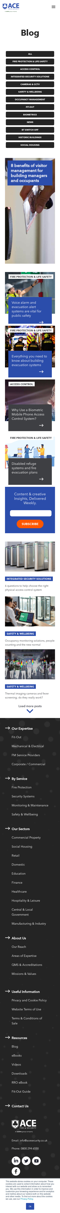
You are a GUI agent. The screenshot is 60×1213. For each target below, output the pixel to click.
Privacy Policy (26, 1198)
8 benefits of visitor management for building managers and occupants (29, 173)
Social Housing (30, 145)
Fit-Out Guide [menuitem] (21, 1091)
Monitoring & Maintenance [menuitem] (30, 805)
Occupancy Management (30, 99)
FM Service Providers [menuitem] (26, 755)
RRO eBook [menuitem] (19, 1082)
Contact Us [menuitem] (20, 1106)
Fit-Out (30, 107)
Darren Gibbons (34, 256)
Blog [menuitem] (15, 1046)
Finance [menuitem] (17, 882)
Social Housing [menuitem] (22, 846)
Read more (30, 243)
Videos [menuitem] (16, 1064)
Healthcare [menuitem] (19, 891)
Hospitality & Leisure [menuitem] (26, 900)
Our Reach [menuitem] (19, 947)
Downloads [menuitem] (19, 1073)
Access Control (30, 69)
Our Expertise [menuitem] (22, 728)
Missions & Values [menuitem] (24, 974)
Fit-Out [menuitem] (16, 737)
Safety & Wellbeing (30, 91)
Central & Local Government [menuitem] (22, 912)
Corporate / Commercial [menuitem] (28, 764)
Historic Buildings (30, 137)
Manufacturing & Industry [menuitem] (29, 923)
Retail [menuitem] (16, 855)
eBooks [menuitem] (17, 1055)
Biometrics (30, 114)
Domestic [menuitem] (18, 864)
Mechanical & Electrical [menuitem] (28, 746)
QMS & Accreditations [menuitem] (27, 965)
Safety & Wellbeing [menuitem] (25, 814)
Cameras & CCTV (30, 84)
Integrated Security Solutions (30, 76)
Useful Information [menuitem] (26, 992)
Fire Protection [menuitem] (22, 787)
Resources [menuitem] (19, 1038)
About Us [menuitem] (19, 938)
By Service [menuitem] (19, 779)
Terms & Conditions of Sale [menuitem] (27, 1020)
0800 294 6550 (30, 1148)
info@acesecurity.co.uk (33, 1140)
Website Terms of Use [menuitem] (26, 1009)
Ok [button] (30, 1206)
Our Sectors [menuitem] (21, 829)
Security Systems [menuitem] (23, 796)
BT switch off (30, 129)
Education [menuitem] (19, 873)
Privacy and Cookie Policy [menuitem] (29, 1000)
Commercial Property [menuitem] (26, 837)
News (30, 122)
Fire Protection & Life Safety (30, 61)
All (30, 54)
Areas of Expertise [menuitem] (24, 956)
